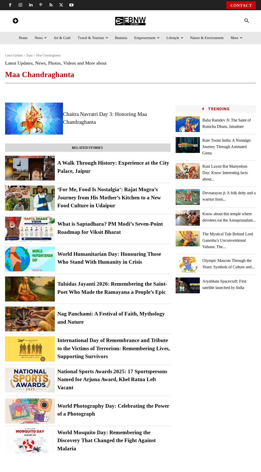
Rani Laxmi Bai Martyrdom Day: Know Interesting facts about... (225, 172)
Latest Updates (14, 55)
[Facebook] (10, 5)
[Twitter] (61, 5)
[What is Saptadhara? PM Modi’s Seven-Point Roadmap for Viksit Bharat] (30, 229)
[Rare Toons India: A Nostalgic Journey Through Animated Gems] (188, 145)
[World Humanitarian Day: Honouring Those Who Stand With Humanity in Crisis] (30, 259)
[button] (247, 21)
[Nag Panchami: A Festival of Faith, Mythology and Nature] (30, 319)
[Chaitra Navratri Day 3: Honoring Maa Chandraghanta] (34, 119)
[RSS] (51, 5)
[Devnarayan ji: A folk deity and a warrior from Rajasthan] (188, 197)
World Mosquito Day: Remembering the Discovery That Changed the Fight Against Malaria (106, 440)
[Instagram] (20, 5)
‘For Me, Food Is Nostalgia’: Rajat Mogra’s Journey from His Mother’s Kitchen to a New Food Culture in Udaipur (109, 197)
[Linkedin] (30, 5)
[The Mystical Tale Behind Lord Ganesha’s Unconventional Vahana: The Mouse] (188, 238)
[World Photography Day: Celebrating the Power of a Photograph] (30, 410)
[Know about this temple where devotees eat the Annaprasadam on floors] (188, 218)
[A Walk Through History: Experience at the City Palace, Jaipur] (30, 168)
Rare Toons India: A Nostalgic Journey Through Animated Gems (226, 146)
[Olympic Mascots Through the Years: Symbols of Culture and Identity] (188, 264)
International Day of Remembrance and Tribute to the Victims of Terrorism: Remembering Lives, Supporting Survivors (113, 348)
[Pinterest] (41, 5)
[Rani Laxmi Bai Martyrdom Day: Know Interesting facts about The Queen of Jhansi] (188, 171)
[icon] (15, 21)
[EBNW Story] (130, 21)
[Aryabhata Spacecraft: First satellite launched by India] (188, 285)
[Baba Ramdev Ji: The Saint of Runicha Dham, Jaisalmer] (188, 124)
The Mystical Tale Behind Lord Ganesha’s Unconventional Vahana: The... (227, 240)
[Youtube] (71, 5)
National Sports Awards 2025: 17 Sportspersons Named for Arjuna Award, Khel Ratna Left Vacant (112, 379)
